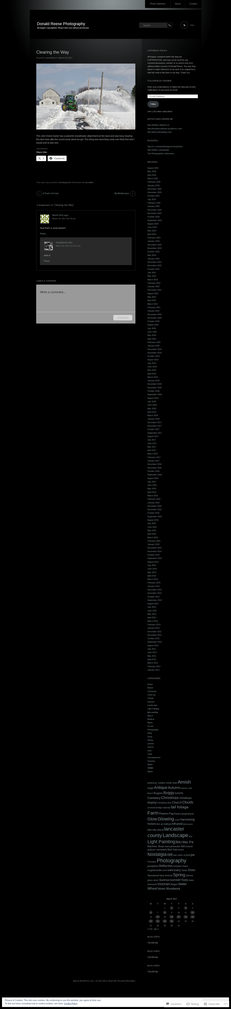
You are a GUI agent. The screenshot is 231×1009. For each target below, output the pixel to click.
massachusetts (172, 846)
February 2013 (153, 624)
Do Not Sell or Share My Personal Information (115, 981)
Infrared (150, 702)
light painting (152, 712)
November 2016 (154, 468)
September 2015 (154, 516)
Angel (150, 788)
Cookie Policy (70, 1003)
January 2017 (153, 461)
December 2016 (154, 464)
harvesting (187, 819)
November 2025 (154, 192)
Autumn (174, 788)
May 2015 (151, 530)
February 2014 (153, 583)
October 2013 (153, 597)
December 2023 (154, 245)
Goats (177, 820)
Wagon (174, 884)
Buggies (158, 793)
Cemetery (154, 798)
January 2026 (153, 185)
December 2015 (154, 506)
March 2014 (152, 579)
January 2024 (153, 241)
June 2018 (152, 405)
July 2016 (151, 482)
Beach (150, 688)
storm (156, 880)
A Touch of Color (51, 193)
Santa (184, 870)
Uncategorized (64, 182)
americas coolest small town (162, 783)
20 (151, 921)
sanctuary (174, 870)
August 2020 (152, 325)
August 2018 (152, 398)
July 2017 (151, 440)
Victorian (151, 761)
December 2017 (154, 422)
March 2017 (152, 454)
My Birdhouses (121, 193)
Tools (149, 754)
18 (186, 917)
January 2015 (153, 544)
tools (149, 750)
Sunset (150, 747)
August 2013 (152, 603)
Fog (171, 813)
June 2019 (152, 367)
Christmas (151, 691)
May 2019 (151, 370)
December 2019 (154, 349)
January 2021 (153, 311)
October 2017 (153, 429)
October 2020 (153, 321)
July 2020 (151, 328)
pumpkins (152, 866)
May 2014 (151, 572)
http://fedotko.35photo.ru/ (158, 125)
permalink (89, 182)
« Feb (149, 929)
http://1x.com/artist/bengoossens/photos (165, 146)
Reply (43, 233)
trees (191, 880)
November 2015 (154, 509)
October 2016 (153, 471)
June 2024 (152, 227)
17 (179, 917)
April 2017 (151, 450)
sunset (175, 880)
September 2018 (154, 394)
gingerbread (188, 814)
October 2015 (153, 513)
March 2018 (152, 415)
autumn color (186, 788)
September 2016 (154, 475)
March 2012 (152, 663)
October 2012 (153, 638)
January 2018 (153, 419)
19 (192, 917)
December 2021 (154, 290)
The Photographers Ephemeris (160, 153)
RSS (192, 25)
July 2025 (151, 199)
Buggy (168, 792)
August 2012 (152, 645)
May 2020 (151, 335)
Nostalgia (157, 854)
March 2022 (152, 279)
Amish (150, 684)
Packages (151, 862)
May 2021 (151, 297)
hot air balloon (164, 824)
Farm (152, 813)
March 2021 (152, 304)
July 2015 (151, 523)
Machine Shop (155, 846)
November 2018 (154, 387)
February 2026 (153, 182)
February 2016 (153, 499)
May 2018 (151, 408)
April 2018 (151, 412)
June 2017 (152, 443)
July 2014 (151, 565)
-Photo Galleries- (157, 4)
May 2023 (151, 255)
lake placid (158, 830)
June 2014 (152, 569)
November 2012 (154, 635)
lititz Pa (187, 842)
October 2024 (153, 217)
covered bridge (154, 807)
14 (158, 917)
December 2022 (154, 262)
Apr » (156, 929)
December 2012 (154, 631)
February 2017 (153, 457)
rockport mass (180, 866)
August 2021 (152, 293)
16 (172, 917)
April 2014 (151, 576)
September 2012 (154, 642)
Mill (183, 846)
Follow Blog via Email (159, 81)
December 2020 (154, 314)
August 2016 (152, 478)
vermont (152, 884)
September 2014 (154, 558)
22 (165, 921)
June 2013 (152, 611)
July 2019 (151, 363)
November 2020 (154, 318)
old (169, 854)
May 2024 (151, 231)
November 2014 (154, 551)
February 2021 (153, 307)
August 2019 (152, 359)
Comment (122, 317)
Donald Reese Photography (61, 23)
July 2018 (151, 401)
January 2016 (153, 503)
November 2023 (154, 248)
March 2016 (152, 495)
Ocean (150, 726)
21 (158, 921)
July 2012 (151, 649)
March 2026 (152, 178)
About (178, 4)
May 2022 (151, 276)
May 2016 (151, 488)
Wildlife (150, 768)
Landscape (152, 705)
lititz (179, 842)
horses (151, 823)
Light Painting (153, 709)
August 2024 (152, 224)
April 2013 (151, 617)
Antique (160, 787)
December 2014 (154, 548)
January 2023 (153, 259)
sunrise (150, 743)
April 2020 (151, 339)
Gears (177, 813)
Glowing (166, 818)
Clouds (150, 698)
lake (149, 829)
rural (164, 870)
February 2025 (153, 203)
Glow (152, 819)
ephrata (166, 807)
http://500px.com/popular (158, 150)
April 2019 (151, 374)
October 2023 (153, 251)
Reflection (166, 866)
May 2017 (151, 447)
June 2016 (152, 485)
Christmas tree (164, 802)
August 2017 (152, 436)
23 (172, 921)
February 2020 (153, 342)
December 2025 (154, 189)
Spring (150, 740)
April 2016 (151, 492)
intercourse (188, 824)
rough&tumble (154, 870)
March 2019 (152, 377)
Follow (153, 104)
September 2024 (154, 220)
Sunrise (164, 880)
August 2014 (152, 562)
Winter (150, 771)
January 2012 (153, 670)
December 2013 (154, 590)
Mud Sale (172, 849)
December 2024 (154, 210)
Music (150, 722)
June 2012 (152, 652)
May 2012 (151, 656)
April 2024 (151, 234)
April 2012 (151, 659)
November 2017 (154, 426)
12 (192, 912)
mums (181, 849)
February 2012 (153, 666)
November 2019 (154, 353)
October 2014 (153, 555)
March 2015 (152, 537)
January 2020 (153, 346)
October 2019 (153, 356)
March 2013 (152, 621)
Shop (149, 733)
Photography (153, 730)
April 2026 (151, 175)
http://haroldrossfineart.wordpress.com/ (164, 129)
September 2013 (154, 600)
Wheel (152, 888)
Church (177, 802)
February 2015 (153, 541)
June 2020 (152, 332)
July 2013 (151, 607)
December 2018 (154, 384)
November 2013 (154, 593)
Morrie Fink (57, 215)
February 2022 (153, 283)
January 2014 (153, 586)
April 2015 (151, 534)
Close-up (151, 695)
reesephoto (51, 58)
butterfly (179, 793)
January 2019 (153, 380)
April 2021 (151, 300)
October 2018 (153, 391)
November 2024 (154, 213)
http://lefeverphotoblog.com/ (159, 132)
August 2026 (152, 168)
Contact (193, 4)
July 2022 (151, 272)
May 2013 (151, 614)
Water (150, 764)
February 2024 (153, 238)
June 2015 (152, 527)
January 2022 (153, 286)
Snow (149, 737)
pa (192, 855)
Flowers (163, 813)
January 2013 (153, 628)
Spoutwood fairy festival (160, 875)
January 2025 (153, 206)
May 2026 (151, 171)
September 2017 (154, 433)
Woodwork (173, 888)
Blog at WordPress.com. (83, 981)
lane (190, 836)
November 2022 (154, 265)
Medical (150, 719)
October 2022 (153, 269)
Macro (150, 716)
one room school (181, 855)
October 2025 (153, 196)
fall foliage (180, 807)
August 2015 (152, 520)
